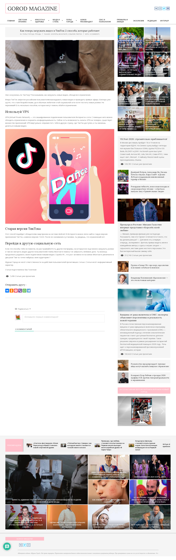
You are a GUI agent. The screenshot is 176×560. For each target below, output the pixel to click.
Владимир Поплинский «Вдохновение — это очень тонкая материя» (149, 279)
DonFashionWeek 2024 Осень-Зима (150, 477)
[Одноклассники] (11, 291)
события (71, 34)
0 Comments (94, 34)
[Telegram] (29, 291)
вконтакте (63, 34)
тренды (38, 34)
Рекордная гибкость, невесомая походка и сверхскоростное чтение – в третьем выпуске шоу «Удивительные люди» (130, 69)
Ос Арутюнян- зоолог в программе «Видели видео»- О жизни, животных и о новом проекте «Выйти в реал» (150, 499)
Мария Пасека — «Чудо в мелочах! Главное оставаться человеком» (109, 526)
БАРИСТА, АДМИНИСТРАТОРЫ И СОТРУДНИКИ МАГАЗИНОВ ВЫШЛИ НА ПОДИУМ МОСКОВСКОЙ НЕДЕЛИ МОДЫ (46, 501)
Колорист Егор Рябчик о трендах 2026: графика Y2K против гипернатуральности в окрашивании (150, 377)
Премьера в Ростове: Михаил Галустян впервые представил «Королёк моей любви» (141, 227)
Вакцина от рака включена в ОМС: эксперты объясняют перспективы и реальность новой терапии (144, 317)
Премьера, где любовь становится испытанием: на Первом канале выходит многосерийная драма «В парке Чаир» (130, 123)
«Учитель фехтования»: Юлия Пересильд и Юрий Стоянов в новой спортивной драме (157, 71)
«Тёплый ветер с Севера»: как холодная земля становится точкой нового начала (157, 100)
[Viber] (20, 291)
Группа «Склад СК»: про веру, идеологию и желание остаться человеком (150, 266)
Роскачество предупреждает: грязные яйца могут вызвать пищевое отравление (150, 365)
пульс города (28, 34)
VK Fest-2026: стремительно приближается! (143, 139)
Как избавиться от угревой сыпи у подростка (108, 501)
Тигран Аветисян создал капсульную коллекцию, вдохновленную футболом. (67, 524)
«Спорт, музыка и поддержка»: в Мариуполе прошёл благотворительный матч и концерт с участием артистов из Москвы (156, 42)
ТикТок (79, 34)
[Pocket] (16, 291)
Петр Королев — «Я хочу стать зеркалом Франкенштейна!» (150, 526)
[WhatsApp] (24, 291)
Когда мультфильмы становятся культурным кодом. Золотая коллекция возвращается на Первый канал (157, 123)
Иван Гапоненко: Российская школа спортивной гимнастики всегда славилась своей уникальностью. (108, 474)
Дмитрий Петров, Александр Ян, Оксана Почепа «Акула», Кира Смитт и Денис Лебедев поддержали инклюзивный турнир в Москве (130, 42)
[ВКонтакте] (7, 291)
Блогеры (54, 34)
